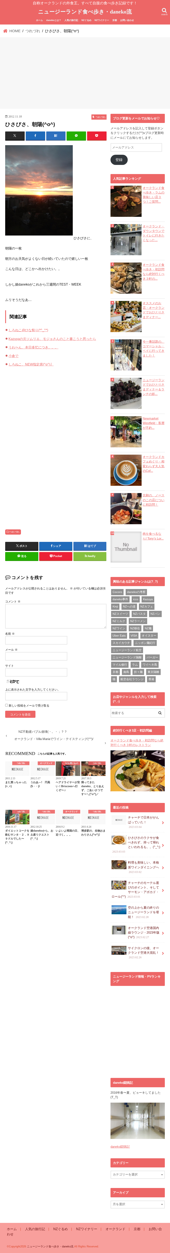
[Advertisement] (85, 74)
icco (135, 599)
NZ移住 (135, 628)
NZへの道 (129, 606)
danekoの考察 (136, 592)
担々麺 (138, 672)
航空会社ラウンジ (132, 679)
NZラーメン (138, 621)
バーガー (152, 657)
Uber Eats (119, 635)
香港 (151, 679)
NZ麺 (148, 628)
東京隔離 (153, 672)
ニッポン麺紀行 (145, 642)
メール (11, 649)
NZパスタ (139, 613)
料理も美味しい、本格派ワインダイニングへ (143, 867)
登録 (119, 160)
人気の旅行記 (71, 20)
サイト (9, 665)
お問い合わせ (127, 20)
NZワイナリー (102, 20)
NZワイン (119, 628)
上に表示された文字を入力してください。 (32, 689)
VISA (134, 635)
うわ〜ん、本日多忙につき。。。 (33, 347)
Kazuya (148, 599)
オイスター (149, 635)
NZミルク (119, 621)
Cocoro (117, 592)
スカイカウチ (121, 642)
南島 (126, 672)
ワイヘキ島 (150, 664)
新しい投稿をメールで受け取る (29, 705)
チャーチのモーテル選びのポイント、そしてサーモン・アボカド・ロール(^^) (135, 889)
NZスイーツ (120, 613)
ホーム (39, 20)
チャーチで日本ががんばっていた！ (143, 822)
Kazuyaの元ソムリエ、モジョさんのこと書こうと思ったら (52, 339)
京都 (114, 20)
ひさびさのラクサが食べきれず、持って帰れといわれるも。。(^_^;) (136, 844)
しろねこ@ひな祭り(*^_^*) (28, 330)
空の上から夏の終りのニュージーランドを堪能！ (143, 912)
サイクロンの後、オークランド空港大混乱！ (143, 952)
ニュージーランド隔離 (127, 657)
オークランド (115, 1229)
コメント (13, 601)
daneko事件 (120, 599)
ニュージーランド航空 (127, 650)
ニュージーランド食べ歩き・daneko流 (85, 12)
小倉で (13, 356)
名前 (10, 633)
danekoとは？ (53, 20)
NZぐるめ (86, 20)
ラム (135, 664)
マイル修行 (120, 664)
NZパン (155, 613)
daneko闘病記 (120, 1146)
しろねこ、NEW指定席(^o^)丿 (30, 364)
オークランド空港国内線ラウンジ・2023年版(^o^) (143, 932)
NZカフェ (146, 606)
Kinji (115, 606)
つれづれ (14, 531)
